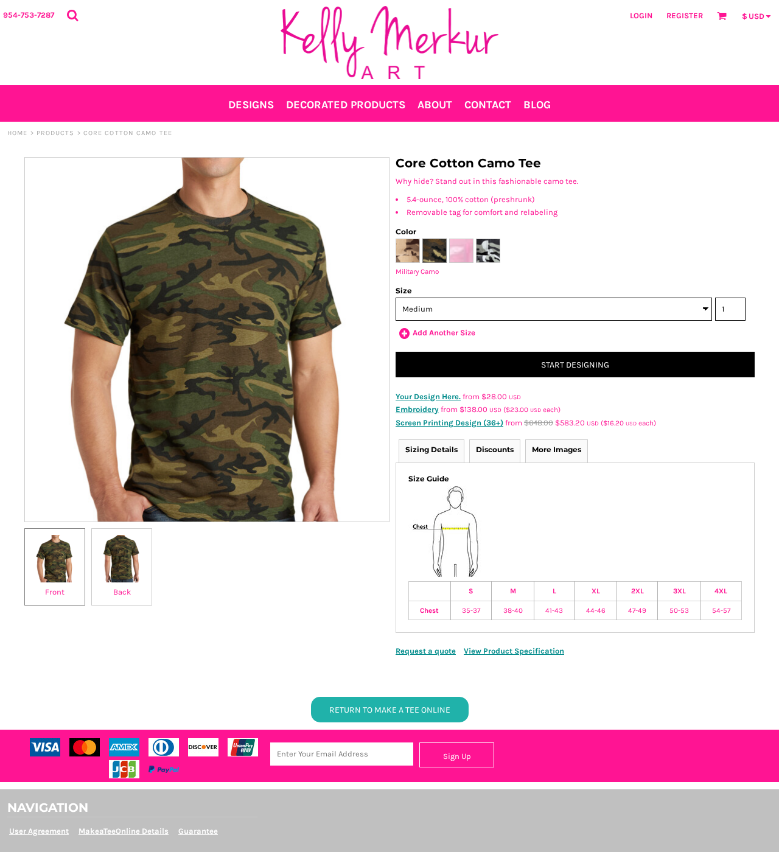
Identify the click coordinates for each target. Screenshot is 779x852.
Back (122, 591)
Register (684, 15)
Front (55, 591)
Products (56, 133)
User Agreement (39, 831)
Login (641, 15)
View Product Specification (514, 650)
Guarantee (198, 831)
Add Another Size (444, 332)
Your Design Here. (428, 396)
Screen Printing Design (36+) (449, 422)
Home (17, 133)
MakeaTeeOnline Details (124, 831)
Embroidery (417, 409)
